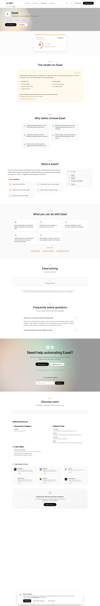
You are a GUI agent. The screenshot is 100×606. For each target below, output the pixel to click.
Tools (10, 6)
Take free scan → (42, 364)
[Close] (80, 594)
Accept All (27, 600)
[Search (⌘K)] (67, 3)
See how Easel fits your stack (27, 98)
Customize (52, 600)
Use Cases (35, 3)
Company (51, 3)
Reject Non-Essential (39, 600)
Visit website (10, 24)
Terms (70, 291)
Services (27, 3)
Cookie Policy (35, 597)
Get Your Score (88, 3)
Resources (43, 3)
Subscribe (58, 383)
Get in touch (78, 3)
